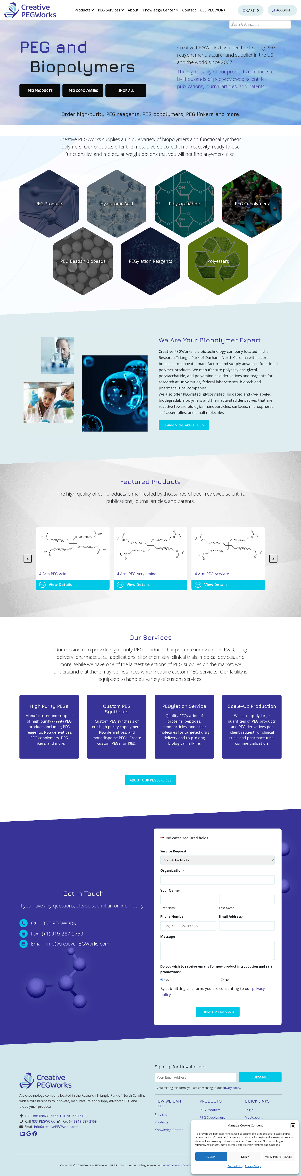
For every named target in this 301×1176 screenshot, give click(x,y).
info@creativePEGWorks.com (56, 1126)
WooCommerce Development (181, 1165)
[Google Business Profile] (29, 1133)
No (227, 979)
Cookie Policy (235, 1166)
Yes (166, 979)
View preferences (279, 1157)
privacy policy (231, 1087)
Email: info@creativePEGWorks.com (70, 943)
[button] (293, 1125)
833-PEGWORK (43, 1121)
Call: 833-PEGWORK (53, 923)
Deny (245, 1157)
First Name (168, 908)
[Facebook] (35, 1133)
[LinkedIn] (22, 1133)
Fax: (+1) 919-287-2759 (57, 933)
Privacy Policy (253, 1166)
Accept (211, 1157)
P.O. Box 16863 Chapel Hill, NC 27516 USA (56, 1116)
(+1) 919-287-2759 (83, 1121)
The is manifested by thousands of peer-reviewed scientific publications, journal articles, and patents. (227, 79)
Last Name (226, 908)
